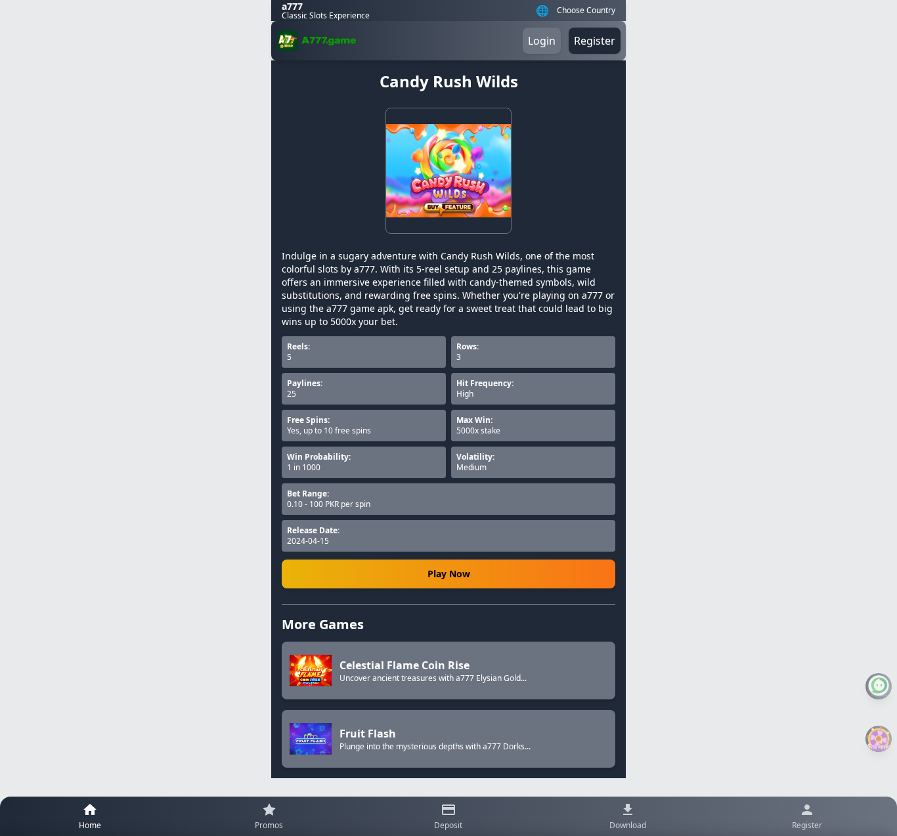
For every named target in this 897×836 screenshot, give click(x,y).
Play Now (448, 573)
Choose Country (586, 10)
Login (542, 40)
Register (594, 40)
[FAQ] (878, 686)
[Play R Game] (878, 739)
